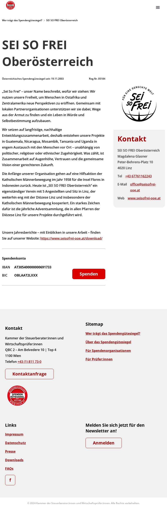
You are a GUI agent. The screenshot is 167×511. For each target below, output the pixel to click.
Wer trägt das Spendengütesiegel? (22, 20)
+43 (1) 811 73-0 (29, 361)
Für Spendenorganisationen (108, 350)
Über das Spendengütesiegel (108, 342)
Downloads (14, 460)
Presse (10, 451)
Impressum (14, 434)
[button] (158, 7)
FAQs (9, 468)
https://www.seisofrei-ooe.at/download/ (71, 238)
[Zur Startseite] (10, 5)
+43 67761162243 (138, 176)
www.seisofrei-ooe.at (144, 198)
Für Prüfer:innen (99, 359)
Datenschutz (15, 443)
